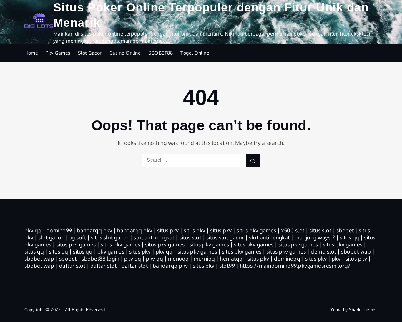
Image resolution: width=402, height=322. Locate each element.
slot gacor (51, 237)
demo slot (323, 251)
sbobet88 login (100, 258)
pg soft (77, 237)
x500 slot (293, 230)
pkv (336, 258)
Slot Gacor (90, 53)
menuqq (178, 258)
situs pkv (168, 230)
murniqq (204, 258)
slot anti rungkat (154, 237)
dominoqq (287, 258)
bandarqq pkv (94, 230)
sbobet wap (356, 251)
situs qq (349, 237)
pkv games (110, 251)
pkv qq (32, 230)
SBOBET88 (160, 53)
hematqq (231, 258)
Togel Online (194, 53)
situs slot (320, 230)
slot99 (227, 265)
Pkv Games (58, 53)
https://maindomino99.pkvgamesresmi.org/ (295, 265)
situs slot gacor (110, 237)
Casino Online (125, 53)
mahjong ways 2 (315, 237)
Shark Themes (363, 309)
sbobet (345, 230)
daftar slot (72, 265)
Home (31, 53)
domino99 (59, 230)
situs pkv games (256, 230)
